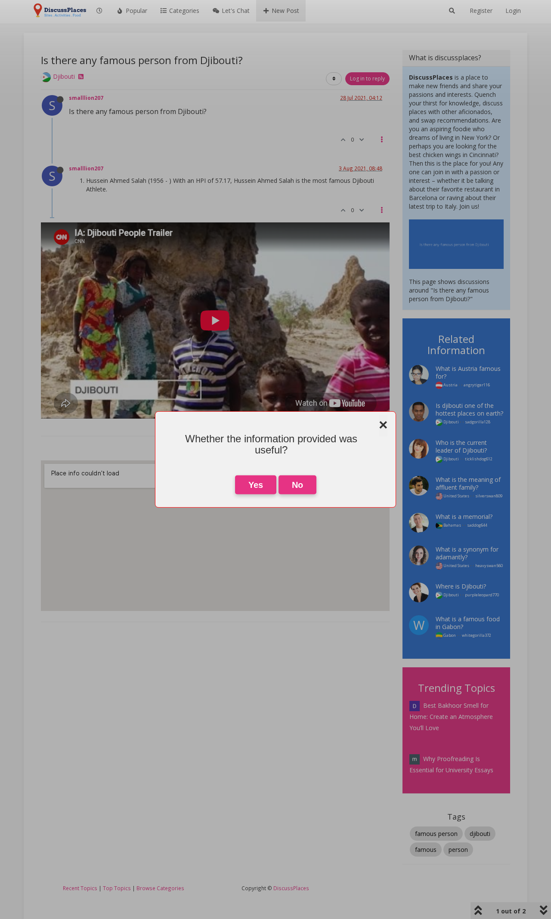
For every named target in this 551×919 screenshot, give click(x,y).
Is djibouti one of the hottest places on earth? (469, 409)
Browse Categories (160, 888)
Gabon (449, 635)
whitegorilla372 (476, 635)
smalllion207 (86, 97)
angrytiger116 (477, 385)
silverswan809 (488, 496)
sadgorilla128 (477, 422)
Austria (450, 385)
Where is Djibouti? (461, 586)
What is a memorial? (464, 516)
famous (425, 849)
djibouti (480, 834)
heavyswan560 (489, 565)
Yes (255, 485)
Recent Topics (80, 888)
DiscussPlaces (291, 888)
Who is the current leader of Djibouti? (461, 446)
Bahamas (452, 525)
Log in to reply (367, 78)
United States (456, 496)
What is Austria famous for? (468, 372)
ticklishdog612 (478, 459)
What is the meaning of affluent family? (468, 483)
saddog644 (477, 525)
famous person (436, 834)
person (458, 849)
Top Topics (117, 888)
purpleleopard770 (482, 595)
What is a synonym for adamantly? (467, 553)
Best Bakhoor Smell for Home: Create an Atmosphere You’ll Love (451, 716)
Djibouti (64, 76)
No (297, 485)
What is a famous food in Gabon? (468, 623)
